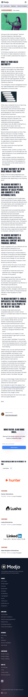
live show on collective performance (14, 387)
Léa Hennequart (11, 415)
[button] (25, 2)
